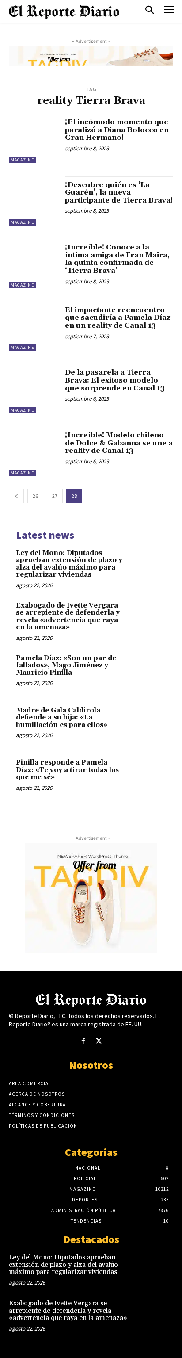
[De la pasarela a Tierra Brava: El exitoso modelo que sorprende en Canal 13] (33, 388)
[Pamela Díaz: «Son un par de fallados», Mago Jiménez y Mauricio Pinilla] (146, 672)
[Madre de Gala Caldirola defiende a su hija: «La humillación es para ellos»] (146, 724)
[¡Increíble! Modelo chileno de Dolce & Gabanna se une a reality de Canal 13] (33, 451)
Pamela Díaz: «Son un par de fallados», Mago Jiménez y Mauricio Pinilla (66, 665)
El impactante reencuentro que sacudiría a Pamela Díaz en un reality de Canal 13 (118, 318)
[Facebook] (83, 1041)
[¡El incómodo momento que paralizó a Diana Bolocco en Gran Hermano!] (33, 138)
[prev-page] (16, 496)
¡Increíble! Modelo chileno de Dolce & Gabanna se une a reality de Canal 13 (119, 443)
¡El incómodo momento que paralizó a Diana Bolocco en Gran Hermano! (117, 130)
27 (54, 496)
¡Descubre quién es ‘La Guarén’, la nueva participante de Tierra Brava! (119, 192)
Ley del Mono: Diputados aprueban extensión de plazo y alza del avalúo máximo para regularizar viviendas (69, 564)
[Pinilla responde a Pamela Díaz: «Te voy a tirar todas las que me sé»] (146, 776)
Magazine (22, 160)
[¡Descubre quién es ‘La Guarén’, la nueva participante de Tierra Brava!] (33, 201)
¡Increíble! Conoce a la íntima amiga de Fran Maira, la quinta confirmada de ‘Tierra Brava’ (117, 259)
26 (35, 496)
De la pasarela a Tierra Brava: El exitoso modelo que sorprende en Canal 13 (115, 380)
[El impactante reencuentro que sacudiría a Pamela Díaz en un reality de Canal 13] (33, 326)
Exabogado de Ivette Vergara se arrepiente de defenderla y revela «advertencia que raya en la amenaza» (68, 616)
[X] (98, 1041)
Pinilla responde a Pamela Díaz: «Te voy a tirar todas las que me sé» (67, 769)
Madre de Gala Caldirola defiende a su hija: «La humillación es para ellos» (61, 717)
